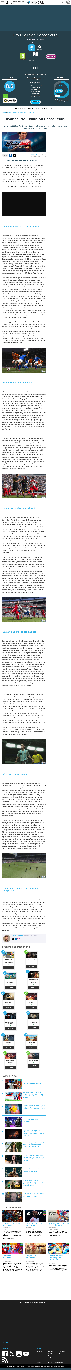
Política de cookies (64, 1353)
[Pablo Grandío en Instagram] (18, 939)
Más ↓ (33, 2)
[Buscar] (63, 2)
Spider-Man (14, 1)
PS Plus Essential (15, 3)
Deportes (36, 39)
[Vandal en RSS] (5, 1359)
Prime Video (21, 1)
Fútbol (42, 39)
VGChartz (38, 1362)
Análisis (37, 108)
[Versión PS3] (31, 47)
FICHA (17, 108)
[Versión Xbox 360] (39, 47)
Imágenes (45, 108)
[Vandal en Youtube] (26, 1353)
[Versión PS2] (31, 61)
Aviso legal (62, 1351)
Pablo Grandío (34, 154)
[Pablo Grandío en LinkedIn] (16, 939)
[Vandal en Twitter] (12, 1353)
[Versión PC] (35, 54)
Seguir (59, 91)
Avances (30, 108)
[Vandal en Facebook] (5, 1353)
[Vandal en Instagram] (19, 1353)
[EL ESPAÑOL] (68, 2)
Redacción (39, 1351)
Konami (39, 82)
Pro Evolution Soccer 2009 (35, 34)
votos (61, 100)
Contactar (38, 1353)
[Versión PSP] (39, 61)
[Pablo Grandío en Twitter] (13, 939)
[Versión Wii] (35, 67)
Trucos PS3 (35, 101)
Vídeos (52, 108)
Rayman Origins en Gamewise (55, 1362)
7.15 (61, 85)
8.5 (9, 86)
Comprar (51, 56)
